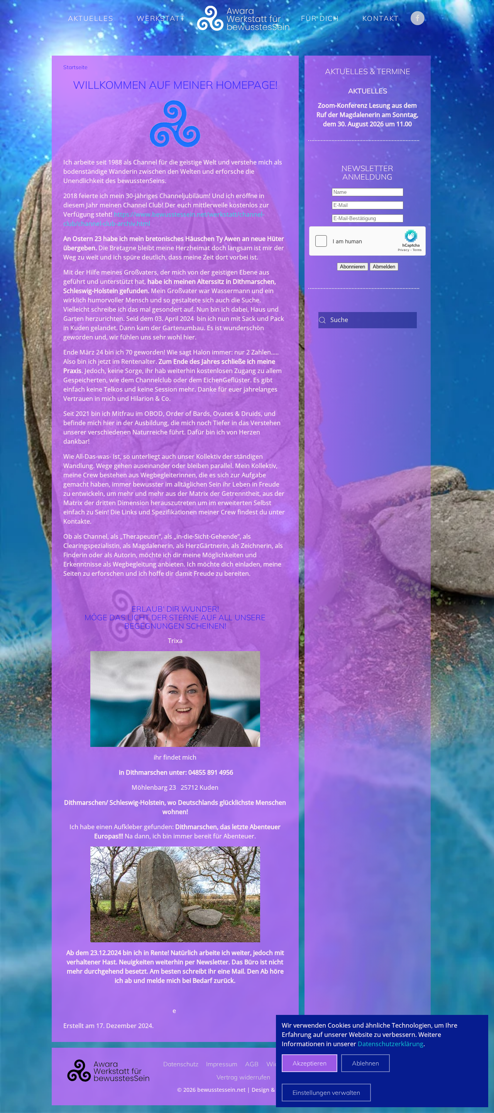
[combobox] (367, 320)
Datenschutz (180, 1064)
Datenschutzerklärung (390, 1044)
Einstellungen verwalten (326, 1092)
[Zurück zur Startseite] (243, 18)
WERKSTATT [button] (161, 18)
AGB (252, 1064)
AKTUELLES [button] (90, 18)
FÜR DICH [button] (320, 18)
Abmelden (384, 267)
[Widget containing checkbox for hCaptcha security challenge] (367, 241)
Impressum (221, 1064)
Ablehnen (365, 1063)
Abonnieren (352, 267)
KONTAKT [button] (380, 18)
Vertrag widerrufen (243, 1077)
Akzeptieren (310, 1063)
